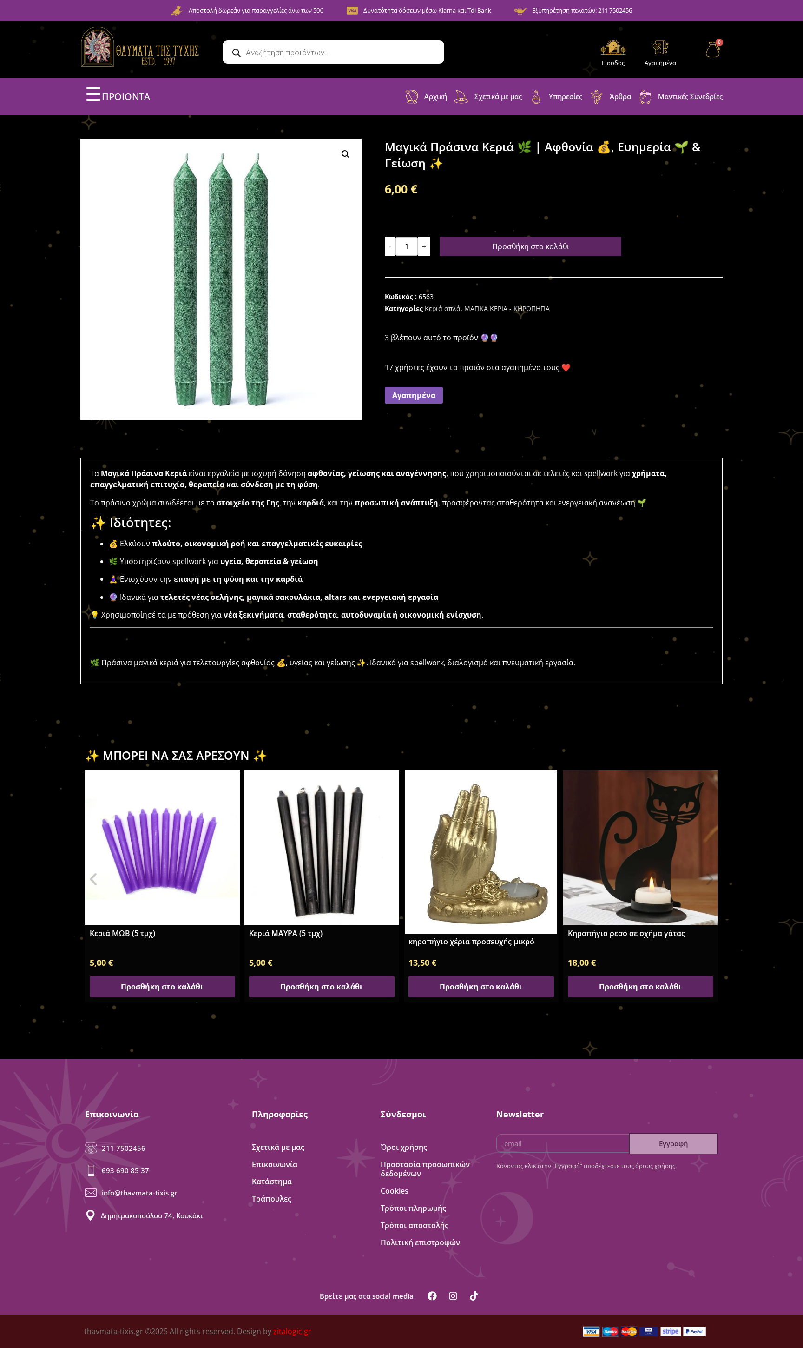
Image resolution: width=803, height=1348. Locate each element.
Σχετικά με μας (278, 1147)
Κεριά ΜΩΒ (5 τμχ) (122, 933)
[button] (345, 154)
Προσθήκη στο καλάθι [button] (162, 987)
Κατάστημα (272, 1181)
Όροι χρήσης (404, 1147)
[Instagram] (453, 1296)
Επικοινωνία (274, 1164)
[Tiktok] (474, 1296)
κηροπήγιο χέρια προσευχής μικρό (471, 941)
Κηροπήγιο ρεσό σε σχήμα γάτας (626, 933)
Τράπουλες (271, 1198)
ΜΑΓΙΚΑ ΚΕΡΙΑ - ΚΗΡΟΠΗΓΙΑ (507, 308)
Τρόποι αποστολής (414, 1225)
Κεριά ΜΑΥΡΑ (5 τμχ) (286, 933)
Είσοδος (613, 63)
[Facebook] (432, 1296)
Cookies (394, 1190)
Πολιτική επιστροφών (420, 1242)
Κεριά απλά (443, 308)
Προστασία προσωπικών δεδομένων (425, 1169)
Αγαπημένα (660, 63)
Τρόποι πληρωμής (413, 1208)
